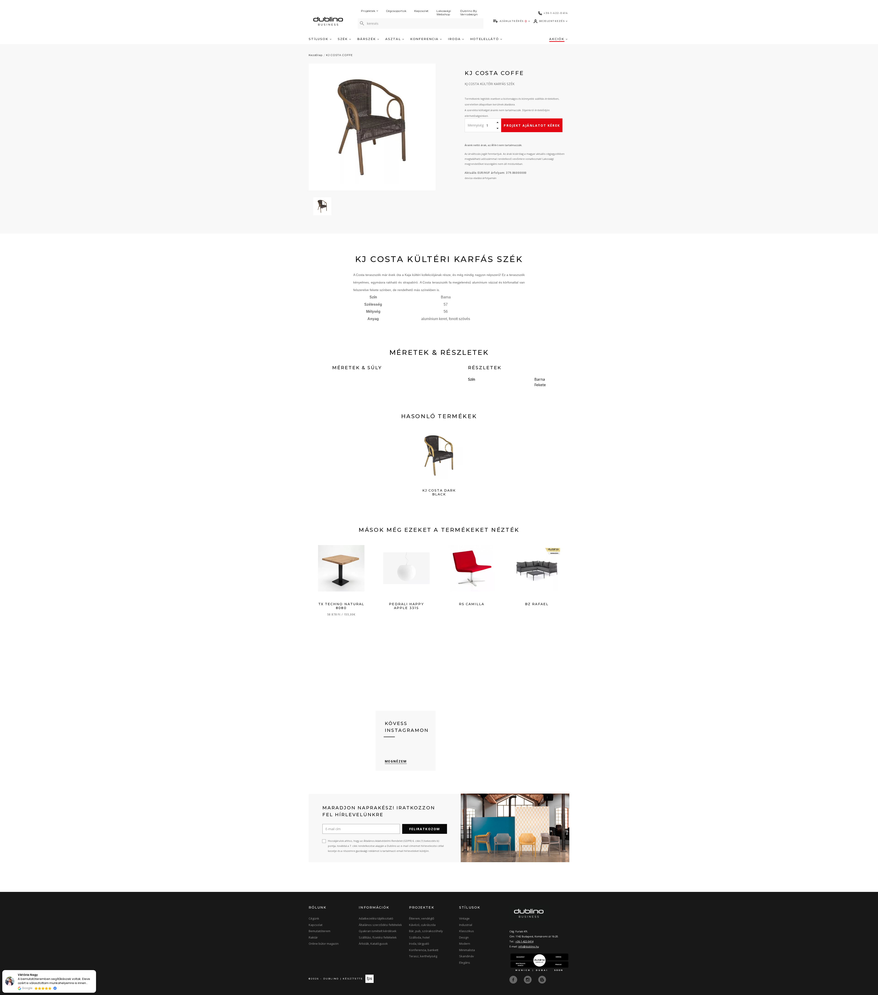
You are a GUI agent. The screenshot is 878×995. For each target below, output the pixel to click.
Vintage (464, 918)
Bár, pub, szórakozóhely (426, 931)
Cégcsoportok (396, 11)
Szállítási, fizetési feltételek (378, 937)
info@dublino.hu (528, 946)
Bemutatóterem (319, 931)
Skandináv (466, 956)
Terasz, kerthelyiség (423, 956)
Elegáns (464, 962)
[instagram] (528, 979)
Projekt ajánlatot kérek (532, 125)
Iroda (455, 39)
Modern (464, 944)
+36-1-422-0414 (524, 941)
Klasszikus (466, 931)
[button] (95, 970)
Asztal (393, 39)
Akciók (557, 39)
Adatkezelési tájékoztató (376, 918)
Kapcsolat (421, 11)
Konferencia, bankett (423, 950)
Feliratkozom (424, 829)
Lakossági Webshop (443, 12)
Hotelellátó (485, 39)
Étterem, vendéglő (421, 918)
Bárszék (367, 39)
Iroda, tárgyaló (419, 944)
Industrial (465, 925)
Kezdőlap (316, 55)
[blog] (542, 979)
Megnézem (396, 761)
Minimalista (467, 950)
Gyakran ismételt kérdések (377, 931)
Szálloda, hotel (419, 937)
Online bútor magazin (324, 944)
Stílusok (319, 39)
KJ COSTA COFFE (339, 55)
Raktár (313, 937)
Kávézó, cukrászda (422, 925)
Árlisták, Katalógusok (373, 944)
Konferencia (425, 39)
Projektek (368, 11)
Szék (343, 39)
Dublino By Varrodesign (469, 12)
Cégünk (314, 918)
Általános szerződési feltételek (380, 925)
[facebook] (513, 979)
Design (464, 937)
